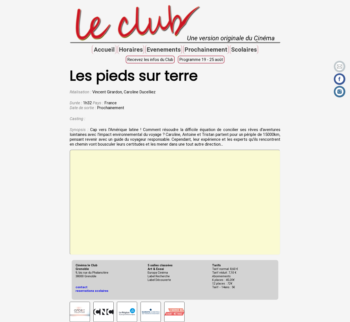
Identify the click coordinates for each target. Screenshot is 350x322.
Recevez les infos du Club (150, 59)
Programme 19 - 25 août (201, 59)
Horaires (131, 49)
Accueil (104, 49)
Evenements (164, 49)
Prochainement (206, 49)
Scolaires (244, 49)
